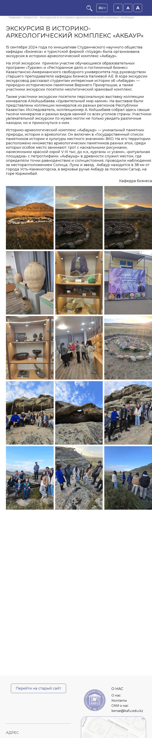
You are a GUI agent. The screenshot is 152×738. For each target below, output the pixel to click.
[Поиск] (89, 10)
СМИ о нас (119, 706)
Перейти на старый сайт (38, 688)
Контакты (119, 700)
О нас (116, 695)
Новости (30, 17)
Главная (15, 17)
